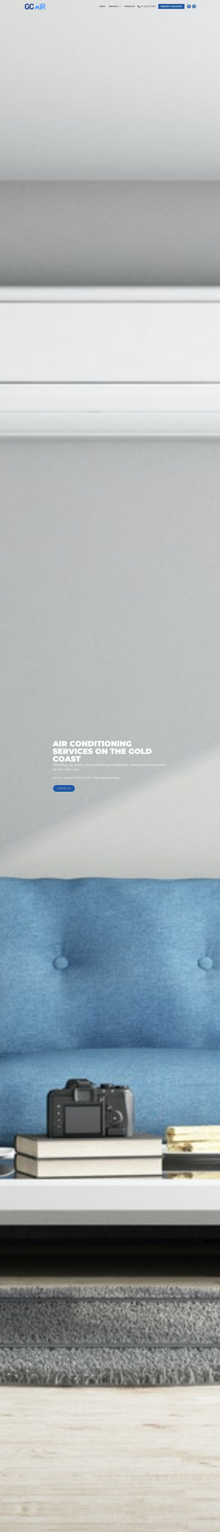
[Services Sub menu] (120, 6)
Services (113, 6)
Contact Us (64, 788)
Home (102, 6)
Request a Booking (171, 6)
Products (130, 6)
